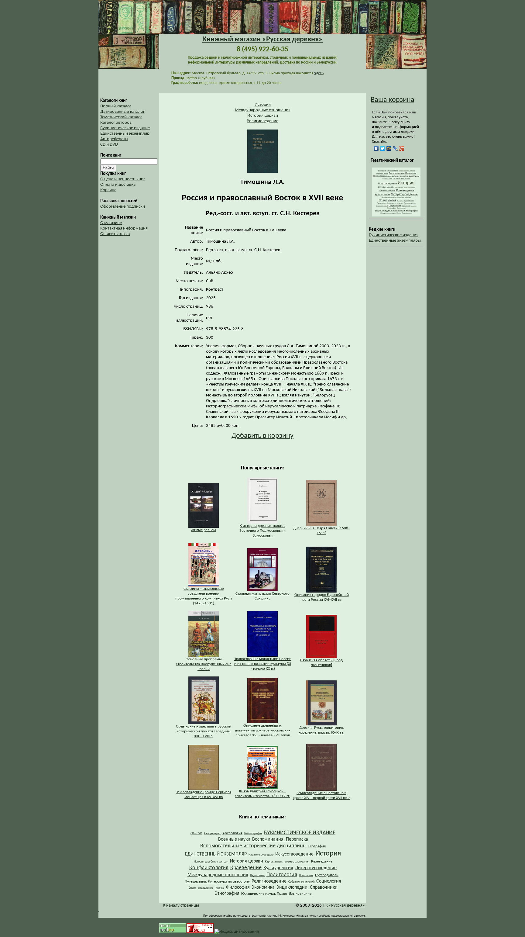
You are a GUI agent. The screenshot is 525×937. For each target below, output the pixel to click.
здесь (319, 73)
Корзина (108, 190)
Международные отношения (262, 110)
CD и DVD (109, 144)
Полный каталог (115, 106)
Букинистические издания (393, 235)
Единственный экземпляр (124, 133)
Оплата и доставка (118, 184)
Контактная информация (124, 228)
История (263, 104)
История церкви (262, 115)
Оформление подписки (122, 206)
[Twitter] (382, 148)
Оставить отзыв (115, 234)
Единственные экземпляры (395, 240)
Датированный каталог (122, 111)
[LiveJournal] (395, 148)
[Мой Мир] (389, 148)
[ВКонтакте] (376, 148)
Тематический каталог (121, 117)
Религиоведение (262, 121)
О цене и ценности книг (122, 179)
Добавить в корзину (262, 436)
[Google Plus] (402, 148)
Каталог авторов (116, 122)
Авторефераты (114, 139)
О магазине (111, 223)
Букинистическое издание (125, 128)
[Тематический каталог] (396, 215)
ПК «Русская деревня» (344, 905)
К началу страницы (181, 905)
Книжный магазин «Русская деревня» (262, 39)
